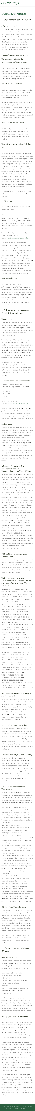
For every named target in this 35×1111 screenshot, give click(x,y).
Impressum (9, 1108)
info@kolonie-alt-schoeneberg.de (17, 403)
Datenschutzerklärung (21, 1108)
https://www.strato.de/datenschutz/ (18, 238)
